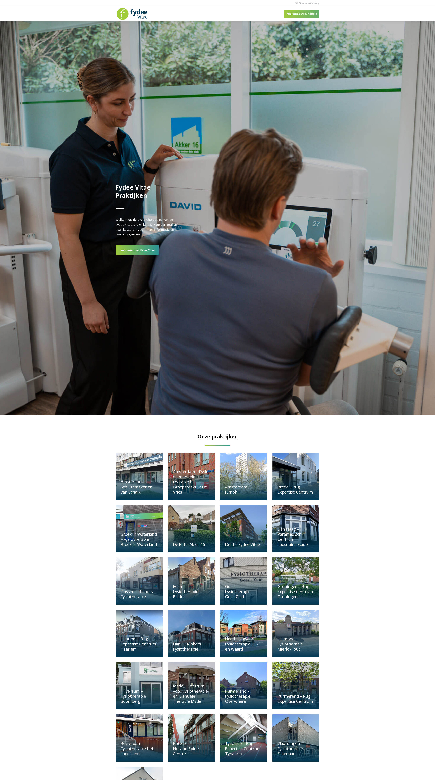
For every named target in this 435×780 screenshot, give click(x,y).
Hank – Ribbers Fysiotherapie (187, 646)
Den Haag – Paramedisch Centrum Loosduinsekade (292, 536)
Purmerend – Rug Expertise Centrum (295, 698)
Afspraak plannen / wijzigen (302, 14)
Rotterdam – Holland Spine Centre (186, 748)
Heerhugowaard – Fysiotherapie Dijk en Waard (242, 644)
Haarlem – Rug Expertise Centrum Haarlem (138, 644)
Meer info (128, 498)
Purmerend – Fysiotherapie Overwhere (237, 696)
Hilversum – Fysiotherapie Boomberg (133, 696)
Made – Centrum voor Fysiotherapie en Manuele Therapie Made (190, 693)
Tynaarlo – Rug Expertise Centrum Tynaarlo (243, 748)
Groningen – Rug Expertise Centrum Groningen (295, 591)
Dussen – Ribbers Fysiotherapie (137, 594)
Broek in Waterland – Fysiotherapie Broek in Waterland (139, 539)
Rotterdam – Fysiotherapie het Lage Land (137, 748)
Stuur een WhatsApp (309, 3)
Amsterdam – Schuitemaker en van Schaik (137, 487)
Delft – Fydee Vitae (242, 544)
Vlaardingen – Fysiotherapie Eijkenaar (290, 748)
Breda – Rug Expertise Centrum (295, 489)
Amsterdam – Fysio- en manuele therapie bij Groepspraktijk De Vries (191, 482)
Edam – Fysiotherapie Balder (185, 591)
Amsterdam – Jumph (237, 489)
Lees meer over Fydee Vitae (137, 250)
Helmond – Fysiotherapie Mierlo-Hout (290, 644)
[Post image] (139, 476)
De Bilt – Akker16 (189, 544)
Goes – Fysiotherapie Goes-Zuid (237, 591)
